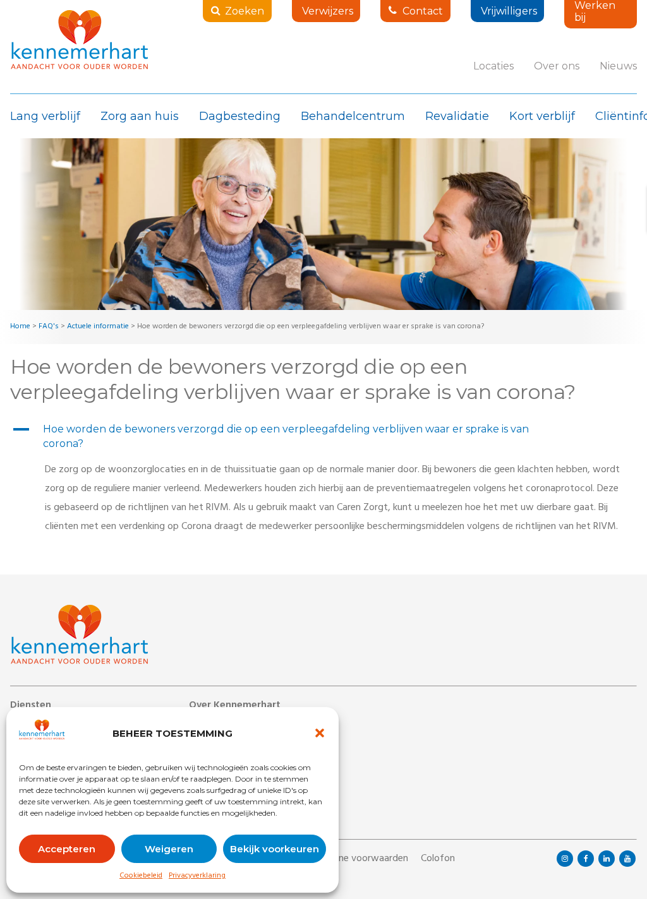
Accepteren (66, 849)
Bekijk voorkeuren (274, 849)
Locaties (493, 66)
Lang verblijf (45, 116)
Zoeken (244, 11)
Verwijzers (327, 11)
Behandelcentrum (353, 116)
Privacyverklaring (197, 876)
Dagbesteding (240, 116)
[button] (319, 733)
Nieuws (618, 66)
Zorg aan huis (139, 116)
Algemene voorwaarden (357, 859)
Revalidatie (457, 116)
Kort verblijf (542, 116)
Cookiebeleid (140, 876)
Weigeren (169, 849)
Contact (422, 11)
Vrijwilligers (509, 11)
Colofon (438, 859)
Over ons (556, 66)
